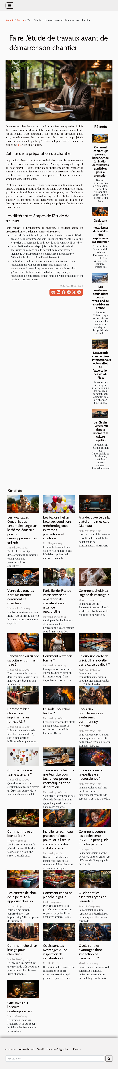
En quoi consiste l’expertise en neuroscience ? (90, 774)
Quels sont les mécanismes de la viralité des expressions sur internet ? (100, 231)
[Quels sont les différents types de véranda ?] (95, 878)
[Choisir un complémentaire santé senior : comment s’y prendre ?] (95, 695)
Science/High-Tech (58, 1049)
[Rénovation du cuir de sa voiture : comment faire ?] (23, 642)
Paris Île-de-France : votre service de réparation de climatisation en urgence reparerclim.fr (58, 601)
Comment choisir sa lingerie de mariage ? (94, 592)
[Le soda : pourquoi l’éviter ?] (59, 695)
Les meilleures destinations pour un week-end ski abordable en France (100, 297)
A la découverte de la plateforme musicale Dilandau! (94, 521)
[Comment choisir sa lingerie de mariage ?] (95, 576)
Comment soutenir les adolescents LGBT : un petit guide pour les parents (93, 837)
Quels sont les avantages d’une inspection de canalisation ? (91, 951)
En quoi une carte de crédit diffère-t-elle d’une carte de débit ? (94, 660)
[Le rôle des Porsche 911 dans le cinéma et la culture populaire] (100, 413)
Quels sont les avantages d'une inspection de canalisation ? (55, 951)
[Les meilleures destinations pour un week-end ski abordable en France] (100, 277)
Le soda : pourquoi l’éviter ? (56, 711)
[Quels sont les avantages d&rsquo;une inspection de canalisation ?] (95, 931)
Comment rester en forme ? (57, 658)
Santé (40, 1049)
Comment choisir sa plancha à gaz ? (58, 895)
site (20, 144)
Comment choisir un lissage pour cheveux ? (22, 949)
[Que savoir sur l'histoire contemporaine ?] (23, 988)
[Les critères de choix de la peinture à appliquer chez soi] (23, 878)
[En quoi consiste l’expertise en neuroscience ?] (95, 756)
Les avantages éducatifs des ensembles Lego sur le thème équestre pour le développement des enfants (22, 529)
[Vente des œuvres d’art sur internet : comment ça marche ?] (23, 576)
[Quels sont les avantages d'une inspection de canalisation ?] (59, 931)
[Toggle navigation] (10, 5)
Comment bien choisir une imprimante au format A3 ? (18, 715)
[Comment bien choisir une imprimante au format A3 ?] (23, 695)
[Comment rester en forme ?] (59, 642)
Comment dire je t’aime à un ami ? (19, 772)
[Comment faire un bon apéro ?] (23, 817)
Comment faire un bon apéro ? (20, 833)
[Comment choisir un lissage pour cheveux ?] (23, 931)
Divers (20, 20)
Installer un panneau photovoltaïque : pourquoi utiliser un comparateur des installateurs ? (58, 839)
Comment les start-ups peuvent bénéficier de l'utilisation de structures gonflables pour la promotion (100, 161)
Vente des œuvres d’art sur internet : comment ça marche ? (20, 596)
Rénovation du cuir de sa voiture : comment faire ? (23, 660)
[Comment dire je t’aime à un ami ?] (23, 756)
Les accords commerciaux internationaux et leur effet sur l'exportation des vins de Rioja (101, 365)
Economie (10, 1049)
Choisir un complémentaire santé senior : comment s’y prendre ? (91, 717)
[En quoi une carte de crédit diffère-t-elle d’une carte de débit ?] (95, 642)
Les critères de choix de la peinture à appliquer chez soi (22, 897)
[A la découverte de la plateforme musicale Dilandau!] (95, 503)
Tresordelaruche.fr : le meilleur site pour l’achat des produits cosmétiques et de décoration (58, 778)
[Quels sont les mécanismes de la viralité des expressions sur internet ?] (100, 211)
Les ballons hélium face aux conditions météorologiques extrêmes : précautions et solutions (57, 527)
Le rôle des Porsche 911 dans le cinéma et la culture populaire (100, 431)
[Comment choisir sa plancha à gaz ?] (59, 878)
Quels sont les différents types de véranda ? (92, 897)
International (26, 1049)
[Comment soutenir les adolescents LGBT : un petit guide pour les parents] (95, 817)
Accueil (10, 20)
